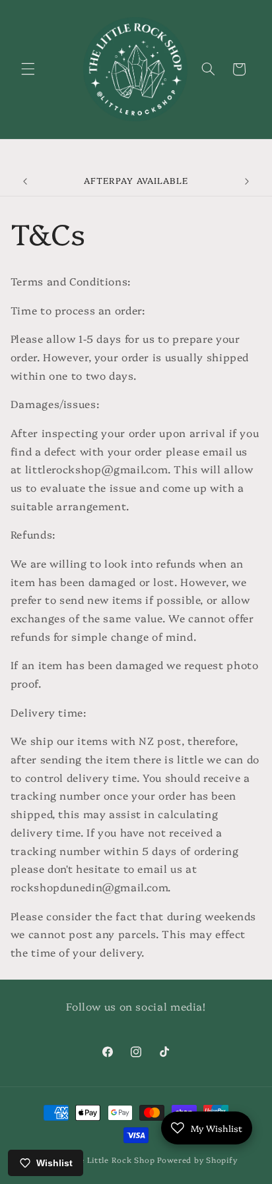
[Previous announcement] (25, 181)
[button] (28, 69)
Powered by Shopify (197, 1159)
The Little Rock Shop (113, 1159)
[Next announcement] (246, 181)
